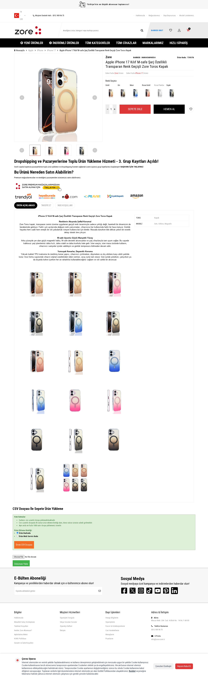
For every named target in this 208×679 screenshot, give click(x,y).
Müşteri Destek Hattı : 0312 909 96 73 (49, 15)
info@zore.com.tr (158, 639)
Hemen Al (169, 109)
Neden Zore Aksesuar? (23, 630)
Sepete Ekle (135, 109)
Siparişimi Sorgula (67, 618)
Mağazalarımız (154, 15)
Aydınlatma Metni (21, 634)
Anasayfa (20, 50)
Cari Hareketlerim (112, 630)
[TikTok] (149, 590)
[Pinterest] (166, 590)
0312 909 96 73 (157, 629)
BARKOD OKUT (157, 30)
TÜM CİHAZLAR (126, 43)
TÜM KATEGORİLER (97, 43)
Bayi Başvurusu (170, 15)
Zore (109, 57)
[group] (58, 98)
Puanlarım (109, 638)
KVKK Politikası (20, 638)
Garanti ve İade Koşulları (23, 643)
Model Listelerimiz (186, 15)
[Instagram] (140, 590)
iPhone (40, 50)
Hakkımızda (140, 15)
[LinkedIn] (174, 590)
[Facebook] (124, 590)
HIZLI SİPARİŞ (179, 43)
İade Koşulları (65, 205)
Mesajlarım (110, 634)
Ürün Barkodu (25, 533)
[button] (22, 97)
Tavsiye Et (46, 205)
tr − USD (21, 15)
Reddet (132, 671)
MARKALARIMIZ (153, 43)
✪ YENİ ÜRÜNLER (31, 43)
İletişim (62, 630)
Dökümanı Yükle (21, 564)
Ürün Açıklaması (26, 205)
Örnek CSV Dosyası (24, 545)
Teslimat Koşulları (21, 626)
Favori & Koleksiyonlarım (115, 626)
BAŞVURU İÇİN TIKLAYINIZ (131, 167)
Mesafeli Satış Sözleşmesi (24, 622)
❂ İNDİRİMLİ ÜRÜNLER (64, 43)
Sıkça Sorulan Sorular (68, 622)
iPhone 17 (51, 50)
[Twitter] (132, 590)
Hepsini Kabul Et (184, 666)
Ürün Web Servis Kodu (28, 536)
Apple (30, 50)
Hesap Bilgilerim (112, 618)
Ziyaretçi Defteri (66, 626)
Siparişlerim (110, 622)
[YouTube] (157, 590)
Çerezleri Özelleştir (163, 666)
